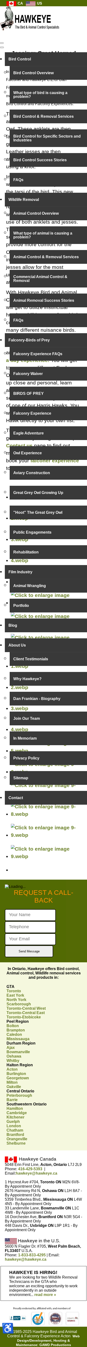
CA (20, 3)
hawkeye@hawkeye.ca (36, 1173)
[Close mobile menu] (2, 47)
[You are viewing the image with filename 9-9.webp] (46, 835)
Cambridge (17, 1113)
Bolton (13, 1026)
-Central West (26, 1008)
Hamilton (15, 1108)
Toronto (14, 991)
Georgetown (18, 1078)
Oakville (14, 1087)
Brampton (16, 1030)
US (39, 3)
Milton (12, 1082)
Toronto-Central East (26, 1013)
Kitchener (15, 1117)
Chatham (15, 1130)
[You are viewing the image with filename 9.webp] (46, 856)
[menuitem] (46, 59)
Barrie (12, 1100)
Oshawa (14, 1056)
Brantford (15, 1135)
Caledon (14, 1034)
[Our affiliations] (43, 1324)
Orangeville (17, 1139)
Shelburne (16, 1143)
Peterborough (19, 1095)
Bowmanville (18, 1052)
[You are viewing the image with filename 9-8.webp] (46, 814)
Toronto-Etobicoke (24, 1017)
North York (16, 1000)
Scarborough (19, 1004)
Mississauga (18, 1039)
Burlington (16, 1074)
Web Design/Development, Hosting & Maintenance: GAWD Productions (48, 1340)
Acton (12, 1069)
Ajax (11, 1047)
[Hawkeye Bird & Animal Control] (30, 33)
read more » (45, 1295)
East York (15, 995)
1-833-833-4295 (32, 1255)
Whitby (13, 1061)
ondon (14, 1126)
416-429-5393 (30, 1169)
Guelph (13, 1121)
